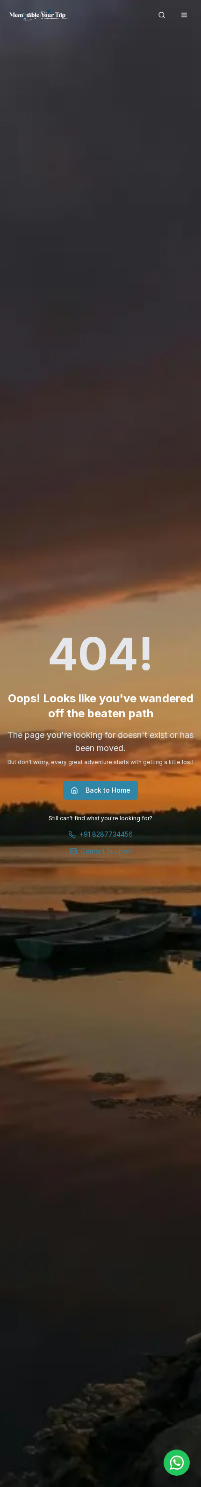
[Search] (161, 15)
